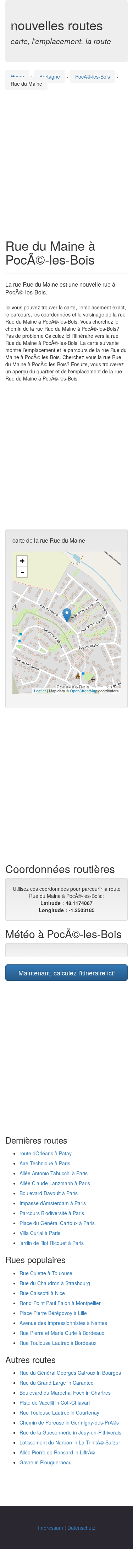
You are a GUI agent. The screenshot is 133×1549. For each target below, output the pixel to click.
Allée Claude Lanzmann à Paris (55, 1183)
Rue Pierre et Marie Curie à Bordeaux (62, 1332)
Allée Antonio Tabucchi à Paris (54, 1173)
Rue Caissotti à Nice (42, 1293)
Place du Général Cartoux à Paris (57, 1222)
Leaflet (40, 690)
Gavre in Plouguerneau (46, 1462)
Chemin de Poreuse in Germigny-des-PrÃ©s (69, 1422)
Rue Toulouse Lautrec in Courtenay (59, 1412)
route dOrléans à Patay (46, 1153)
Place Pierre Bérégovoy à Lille (53, 1312)
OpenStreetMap (83, 690)
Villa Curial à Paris (40, 1232)
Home (17, 76)
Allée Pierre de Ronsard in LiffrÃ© (57, 1452)
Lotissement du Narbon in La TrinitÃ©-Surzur (70, 1442)
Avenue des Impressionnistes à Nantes (63, 1322)
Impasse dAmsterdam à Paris (53, 1203)
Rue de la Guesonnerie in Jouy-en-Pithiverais (70, 1432)
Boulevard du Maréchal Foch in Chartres (65, 1392)
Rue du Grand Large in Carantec (56, 1382)
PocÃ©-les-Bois (92, 76)
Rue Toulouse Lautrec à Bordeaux (58, 1342)
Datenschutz (81, 1527)
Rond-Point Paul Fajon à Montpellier (60, 1302)
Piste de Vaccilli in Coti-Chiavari (55, 1402)
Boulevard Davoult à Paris (49, 1193)
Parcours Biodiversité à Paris (52, 1213)
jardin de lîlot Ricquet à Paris (52, 1242)
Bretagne (49, 76)
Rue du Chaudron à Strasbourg (55, 1283)
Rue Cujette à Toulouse (46, 1273)
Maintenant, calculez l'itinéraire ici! (66, 972)
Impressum (50, 1527)
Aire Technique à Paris (45, 1163)
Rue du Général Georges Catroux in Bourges (70, 1372)
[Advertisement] (66, 157)
